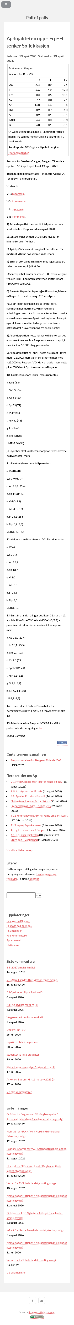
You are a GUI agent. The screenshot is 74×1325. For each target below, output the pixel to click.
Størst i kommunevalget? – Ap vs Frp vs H (31, 1067)
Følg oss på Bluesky (18, 921)
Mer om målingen (18, 152)
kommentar (19, 201)
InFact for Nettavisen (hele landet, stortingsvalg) (35, 1230)
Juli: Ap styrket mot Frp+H (26, 791)
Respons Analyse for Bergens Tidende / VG (36, 760)
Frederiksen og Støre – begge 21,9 (31, 805)
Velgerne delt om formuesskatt (25, 1017)
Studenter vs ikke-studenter (23, 1054)
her (41, 728)
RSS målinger (14, 930)
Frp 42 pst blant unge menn (22, 1042)
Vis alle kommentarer (19, 1091)
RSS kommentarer (17, 935)
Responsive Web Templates (42, 1312)
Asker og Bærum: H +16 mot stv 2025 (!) (31, 1079)
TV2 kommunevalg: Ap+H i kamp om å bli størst (39, 815)
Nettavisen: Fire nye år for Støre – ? (31, 801)
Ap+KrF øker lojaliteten (25, 834)
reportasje (18, 193)
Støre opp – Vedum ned (24, 839)
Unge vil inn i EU (16, 1029)
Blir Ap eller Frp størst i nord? (28, 796)
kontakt (34, 878)
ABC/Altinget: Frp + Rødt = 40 (24, 992)
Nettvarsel (13, 945)
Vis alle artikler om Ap (20, 850)
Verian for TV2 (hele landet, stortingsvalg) (31, 1183)
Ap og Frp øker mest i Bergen (28, 830)
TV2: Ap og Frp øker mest (26, 825)
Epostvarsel (13, 940)
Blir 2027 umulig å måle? (21, 967)
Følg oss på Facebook (19, 925)
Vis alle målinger (16, 1272)
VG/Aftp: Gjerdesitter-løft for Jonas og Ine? (37, 781)
